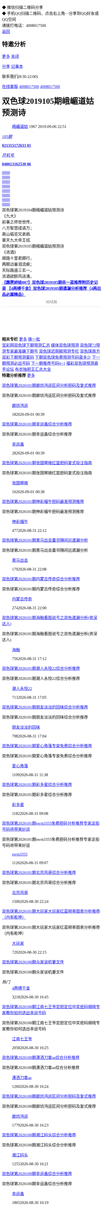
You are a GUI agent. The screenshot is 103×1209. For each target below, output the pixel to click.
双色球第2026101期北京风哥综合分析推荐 (39, 872)
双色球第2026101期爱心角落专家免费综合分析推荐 (47, 746)
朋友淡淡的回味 (26, 727)
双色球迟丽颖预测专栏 (59, 351)
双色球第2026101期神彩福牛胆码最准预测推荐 (43, 501)
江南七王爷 (22, 1039)
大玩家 (18, 943)
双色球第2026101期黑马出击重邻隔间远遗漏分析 (45, 540)
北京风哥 (20, 893)
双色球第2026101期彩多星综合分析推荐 (37, 784)
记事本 (17, 66)
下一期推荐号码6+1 (48, 363)
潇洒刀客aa (22, 1078)
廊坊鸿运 (20, 405)
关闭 (15, 56)
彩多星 (18, 805)
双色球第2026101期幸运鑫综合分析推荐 (37, 424)
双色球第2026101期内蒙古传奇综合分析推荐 (41, 579)
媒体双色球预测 (65, 345)
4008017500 (29, 86)
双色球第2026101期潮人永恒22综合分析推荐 (41, 668)
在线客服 (10, 86)
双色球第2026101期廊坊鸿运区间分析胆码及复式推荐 (49, 385)
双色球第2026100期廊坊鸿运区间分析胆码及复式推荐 (49, 1096)
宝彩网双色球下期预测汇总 (26, 345)
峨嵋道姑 (20, 126)
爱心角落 (20, 766)
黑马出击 (20, 560)
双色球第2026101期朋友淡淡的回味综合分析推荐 (45, 707)
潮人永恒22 (22, 688)
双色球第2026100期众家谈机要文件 (33, 962)
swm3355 (20, 854)
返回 (6, 31)
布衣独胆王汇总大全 (33, 369)
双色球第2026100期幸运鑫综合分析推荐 (37, 1174)
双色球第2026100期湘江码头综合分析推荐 (39, 1135)
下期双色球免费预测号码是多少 (63, 357)
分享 (6, 66)
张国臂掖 (20, 483)
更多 (6, 56)
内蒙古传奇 (22, 599)
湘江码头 (20, 1155)
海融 (16, 650)
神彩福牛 (20, 522)
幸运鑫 (18, 444)
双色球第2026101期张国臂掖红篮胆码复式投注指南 (47, 463)
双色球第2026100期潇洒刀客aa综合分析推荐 (41, 1057)
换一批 (34, 339)
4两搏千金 (21, 988)
